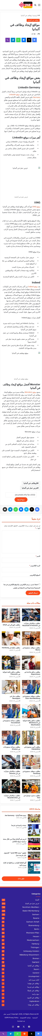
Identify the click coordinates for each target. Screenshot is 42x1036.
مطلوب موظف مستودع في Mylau (31, 648)
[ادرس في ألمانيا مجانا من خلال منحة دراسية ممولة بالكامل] (34, 844)
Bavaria (36, 918)
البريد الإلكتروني (34, 565)
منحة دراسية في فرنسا (18, 825)
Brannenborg (34, 925)
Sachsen (35, 914)
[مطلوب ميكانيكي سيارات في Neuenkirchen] (11, 786)
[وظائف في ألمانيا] (25, 5)
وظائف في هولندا (33, 983)
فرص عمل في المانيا (32, 903)
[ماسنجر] (24, 40)
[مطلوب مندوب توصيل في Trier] (31, 786)
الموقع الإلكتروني (35, 575)
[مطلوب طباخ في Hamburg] (11, 638)
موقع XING (36, 207)
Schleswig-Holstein (31, 951)
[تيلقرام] (13, 40)
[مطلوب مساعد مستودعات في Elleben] (11, 738)
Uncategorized (33, 976)
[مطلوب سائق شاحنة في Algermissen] (31, 663)
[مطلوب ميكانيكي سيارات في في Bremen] (11, 762)
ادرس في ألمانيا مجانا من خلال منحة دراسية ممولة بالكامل (14, 840)
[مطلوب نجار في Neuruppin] (11, 687)
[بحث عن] (35, 5)
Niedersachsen (33, 940)
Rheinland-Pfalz (32, 933)
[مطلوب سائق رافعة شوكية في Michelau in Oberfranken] (31, 711)
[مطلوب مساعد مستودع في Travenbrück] (11, 711)
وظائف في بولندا (33, 1005)
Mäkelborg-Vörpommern (29, 955)
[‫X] (29, 40)
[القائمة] (39, 5)
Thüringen (35, 947)
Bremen (36, 958)
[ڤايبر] (7, 40)
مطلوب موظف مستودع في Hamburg (31, 772)
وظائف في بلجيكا (33, 990)
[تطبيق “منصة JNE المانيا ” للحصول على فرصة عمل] (34, 856)
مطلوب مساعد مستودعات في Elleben (11, 748)
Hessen (36, 936)
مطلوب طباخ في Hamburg (11, 647)
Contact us (21, 1021)
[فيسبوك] (34, 40)
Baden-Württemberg (31, 911)
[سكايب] (26, 509)
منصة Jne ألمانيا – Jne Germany (15, 815)
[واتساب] (18, 40)
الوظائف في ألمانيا (30, 483)
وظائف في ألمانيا (26, 15)
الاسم (38, 556)
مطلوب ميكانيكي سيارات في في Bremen (12, 772)
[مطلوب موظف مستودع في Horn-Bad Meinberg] (31, 687)
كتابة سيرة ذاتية (34, 980)
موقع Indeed (33, 286)
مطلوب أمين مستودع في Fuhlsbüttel (32, 748)
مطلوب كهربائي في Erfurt (11, 624)
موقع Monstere (30, 392)
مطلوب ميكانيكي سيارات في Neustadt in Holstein (31, 624)
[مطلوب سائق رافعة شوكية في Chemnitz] (11, 663)
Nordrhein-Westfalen (30, 907)
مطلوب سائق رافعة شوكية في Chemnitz (11, 673)
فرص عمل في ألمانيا (29, 488)
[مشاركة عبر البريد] (5, 509)
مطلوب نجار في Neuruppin (15, 697)
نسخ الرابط (21, 500)
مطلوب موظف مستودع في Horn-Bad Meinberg (31, 697)
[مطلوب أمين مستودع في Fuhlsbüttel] (31, 738)
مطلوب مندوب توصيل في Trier (32, 796)
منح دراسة (35, 994)
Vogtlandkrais (34, 1001)
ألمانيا (37, 900)
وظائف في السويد (33, 998)
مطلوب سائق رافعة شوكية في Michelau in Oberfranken (31, 722)
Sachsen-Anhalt (32, 922)
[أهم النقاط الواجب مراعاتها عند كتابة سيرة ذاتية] (34, 868)
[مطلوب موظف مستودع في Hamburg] (31, 762)
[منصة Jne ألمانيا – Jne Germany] (34, 818)
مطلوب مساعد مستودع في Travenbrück (11, 721)
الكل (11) (21, 879)
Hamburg (35, 944)
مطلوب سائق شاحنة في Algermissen (32, 673)
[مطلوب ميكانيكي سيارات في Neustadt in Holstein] (31, 614)
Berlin (36, 929)
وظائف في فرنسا (33, 987)
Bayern (36, 969)
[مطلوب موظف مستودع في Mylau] (31, 638)
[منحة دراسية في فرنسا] (34, 830)
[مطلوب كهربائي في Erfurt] (11, 615)
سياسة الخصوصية (25, 1017)
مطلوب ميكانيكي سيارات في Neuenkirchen (12, 796)
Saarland (35, 962)
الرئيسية (35, 15)
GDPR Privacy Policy (11, 1017)
